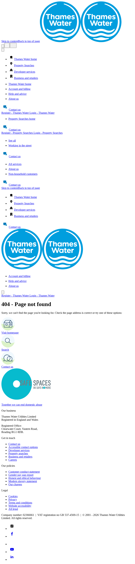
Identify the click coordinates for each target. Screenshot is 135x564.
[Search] (2, 46)
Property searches (18, 453)
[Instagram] (11, 528)
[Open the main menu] (13, 45)
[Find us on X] (11, 544)
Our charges (15, 484)
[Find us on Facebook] (11, 536)
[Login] (7, 45)
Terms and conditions (20, 502)
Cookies (13, 496)
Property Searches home (21, 118)
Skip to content (9, 41)
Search (5, 349)
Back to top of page (29, 41)
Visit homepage (10, 332)
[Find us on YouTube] (11, 551)
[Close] (2, 50)
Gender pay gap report (20, 474)
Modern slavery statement (22, 481)
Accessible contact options (23, 447)
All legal (13, 508)
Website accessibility (19, 505)
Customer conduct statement (24, 471)
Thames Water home (19, 84)
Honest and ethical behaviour (24, 478)
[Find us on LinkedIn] (11, 559)
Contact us (15, 109)
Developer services (19, 450)
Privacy (12, 499)
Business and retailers (20, 456)
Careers (12, 459)
